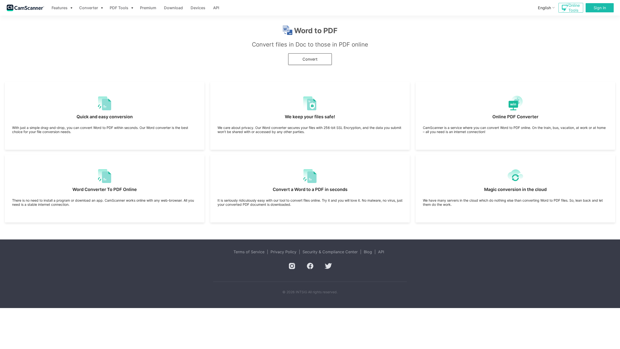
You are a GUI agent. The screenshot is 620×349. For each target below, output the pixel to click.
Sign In (600, 7)
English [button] (544, 7)
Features (60, 7)
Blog (368, 251)
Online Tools (574, 8)
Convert (310, 59)
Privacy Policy (283, 251)
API (216, 7)
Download (173, 7)
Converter (88, 7)
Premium (148, 7)
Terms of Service (248, 251)
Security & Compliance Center (330, 251)
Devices (198, 7)
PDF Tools (119, 7)
